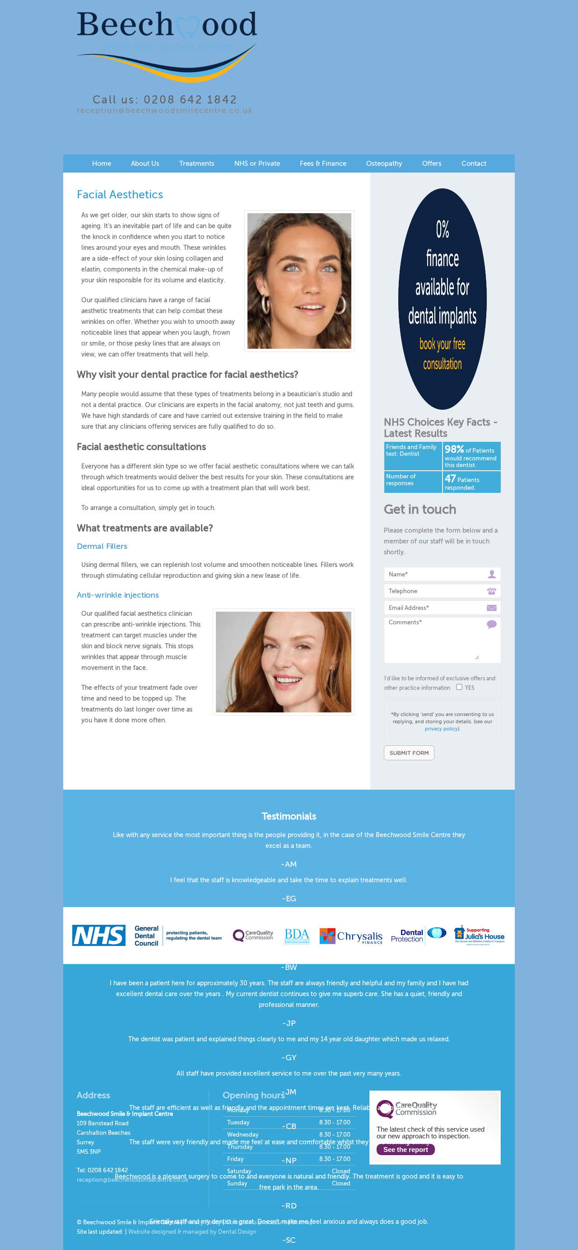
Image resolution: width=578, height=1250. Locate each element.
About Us (145, 163)
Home (101, 163)
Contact (473, 163)
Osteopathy (384, 163)
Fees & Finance (323, 163)
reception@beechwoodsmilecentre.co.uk (165, 110)
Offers (432, 163)
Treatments (196, 163)
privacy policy (441, 729)
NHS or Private (257, 163)
